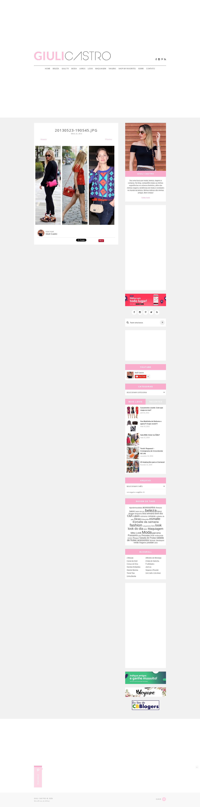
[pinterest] (162, 59)
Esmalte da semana (146, 521)
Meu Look (136, 533)
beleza (151, 510)
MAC (145, 529)
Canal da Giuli (132, 561)
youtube (150, 542)
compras (152, 516)
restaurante (159, 536)
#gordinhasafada (135, 508)
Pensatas (145, 535)
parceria (156, 533)
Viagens (112, 68)
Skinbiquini (160, 540)
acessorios (149, 507)
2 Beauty (130, 558)
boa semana (148, 513)
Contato (150, 68)
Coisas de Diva (132, 564)
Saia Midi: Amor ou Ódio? (150, 435)
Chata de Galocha (152, 561)
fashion (136, 525)
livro (153, 526)
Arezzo (159, 507)
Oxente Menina (132, 570)
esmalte (154, 519)
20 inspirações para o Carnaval (152, 462)
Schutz (152, 540)
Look (90, 68)
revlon (130, 538)
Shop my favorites (127, 68)
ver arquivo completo (135, 492)
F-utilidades (150, 564)
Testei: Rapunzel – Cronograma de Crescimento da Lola (151, 451)
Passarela (133, 535)
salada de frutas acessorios (145, 539)
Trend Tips (131, 573)
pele (139, 535)
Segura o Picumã (152, 570)
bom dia (159, 513)
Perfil (152, 536)
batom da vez (140, 511)
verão (136, 542)
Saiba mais (145, 198)
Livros (82, 68)
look (158, 525)
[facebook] (156, 59)
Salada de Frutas (147, 538)
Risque (136, 538)
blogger (131, 514)
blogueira (138, 514)
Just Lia (148, 567)
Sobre (141, 68)
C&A (130, 515)
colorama (143, 516)
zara (156, 543)
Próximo (108, 139)
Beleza (56, 68)
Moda (74, 68)
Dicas (137, 519)
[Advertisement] (100, 22)
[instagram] (159, 59)
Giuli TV (65, 68)
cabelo (136, 516)
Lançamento (147, 526)
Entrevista (145, 519)
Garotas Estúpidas (133, 567)
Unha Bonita (131, 576)
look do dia (135, 528)
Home (47, 68)
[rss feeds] (165, 59)
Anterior (44, 139)
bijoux (159, 511)
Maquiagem (100, 68)
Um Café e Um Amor (153, 573)
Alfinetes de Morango (153, 558)
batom (132, 511)
